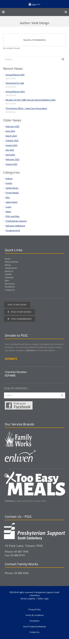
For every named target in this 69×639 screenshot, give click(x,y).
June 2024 (10, 131)
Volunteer (9, 277)
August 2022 (11, 164)
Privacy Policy (34, 609)
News (8, 211)
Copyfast (31, 598)
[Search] (66, 12)
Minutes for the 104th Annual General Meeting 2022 (31, 99)
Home (7, 258)
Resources (10, 283)
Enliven (9, 178)
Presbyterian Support (16, 221)
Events (9, 183)
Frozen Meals (12, 192)
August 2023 (11, 145)
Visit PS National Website (34, 626)
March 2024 (11, 135)
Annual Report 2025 (15, 74)
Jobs (8, 197)
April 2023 (10, 154)
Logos (8, 206)
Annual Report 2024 (15, 91)
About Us (9, 271)
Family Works (12, 188)
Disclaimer (34, 620)
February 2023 (12, 159)
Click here (30, 350)
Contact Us (10, 290)
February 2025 (12, 126)
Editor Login (43, 598)
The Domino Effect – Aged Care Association (26, 108)
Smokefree (10, 286)
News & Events (11, 261)
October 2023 (12, 140)
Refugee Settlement (15, 225)
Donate (8, 274)
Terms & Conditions (34, 615)
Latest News (11, 202)
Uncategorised (13, 230)
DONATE (11, 359)
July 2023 (10, 149)
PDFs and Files (13, 216)
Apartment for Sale (15, 83)
